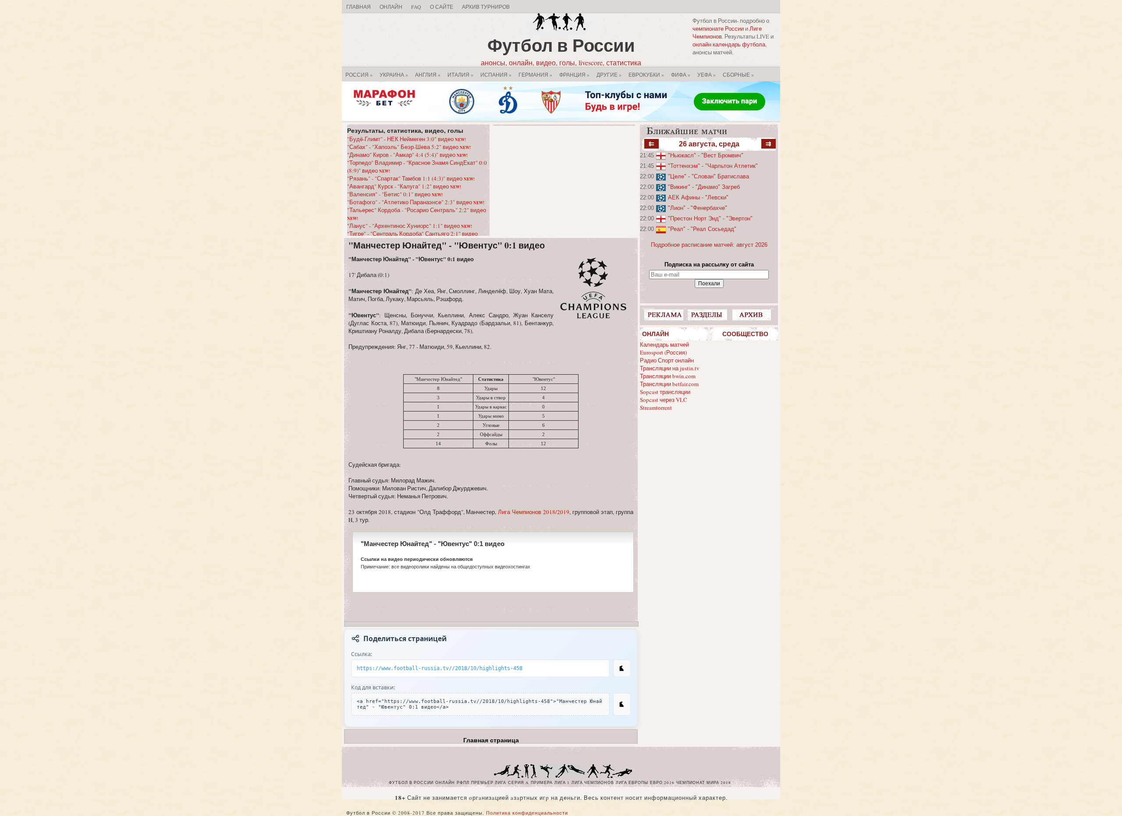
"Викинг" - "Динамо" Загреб (704, 187)
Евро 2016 (662, 782)
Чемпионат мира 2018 (703, 782)
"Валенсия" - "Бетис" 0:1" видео (395, 194)
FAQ (416, 6)
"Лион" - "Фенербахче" (697, 208)
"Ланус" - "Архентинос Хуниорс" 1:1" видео (409, 226)
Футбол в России (561, 45)
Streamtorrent (656, 408)
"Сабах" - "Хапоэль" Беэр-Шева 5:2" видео (409, 147)
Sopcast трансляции (665, 392)
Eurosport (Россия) (663, 352)
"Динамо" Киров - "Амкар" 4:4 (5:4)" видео (407, 155)
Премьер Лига (488, 782)
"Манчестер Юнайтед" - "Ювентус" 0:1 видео (446, 245)
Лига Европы (632, 782)
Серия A (518, 782)
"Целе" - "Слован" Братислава (708, 176)
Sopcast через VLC (663, 400)
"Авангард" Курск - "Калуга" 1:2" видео (404, 186)
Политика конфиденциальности (527, 812)
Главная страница (491, 740)
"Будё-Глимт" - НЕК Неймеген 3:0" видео (406, 139)
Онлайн (391, 6)
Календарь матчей (664, 344)
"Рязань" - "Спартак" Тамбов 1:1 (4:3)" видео (411, 178)
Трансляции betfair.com (669, 384)
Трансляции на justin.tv (669, 368)
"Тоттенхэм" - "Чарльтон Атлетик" (713, 166)
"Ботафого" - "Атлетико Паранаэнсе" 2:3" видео (415, 202)
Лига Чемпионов (593, 782)
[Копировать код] (622, 704)
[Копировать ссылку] (622, 668)
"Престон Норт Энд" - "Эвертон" (710, 218)
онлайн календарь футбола (728, 44)
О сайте (441, 6)
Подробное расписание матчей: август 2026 (709, 244)
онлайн (445, 782)
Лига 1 (562, 782)
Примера (542, 782)
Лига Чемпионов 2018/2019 (533, 512)
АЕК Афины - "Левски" (698, 197)
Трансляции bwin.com (668, 376)
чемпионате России (718, 28)
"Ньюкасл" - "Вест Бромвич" (705, 155)
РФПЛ (463, 782)
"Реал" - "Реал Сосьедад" (702, 229)
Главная (358, 6)
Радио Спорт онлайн (667, 360)
